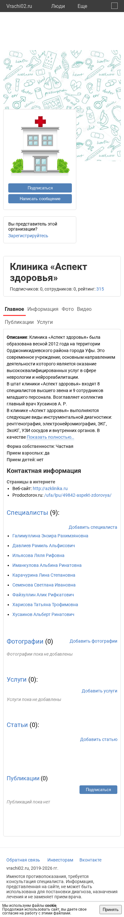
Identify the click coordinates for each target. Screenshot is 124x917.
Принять (111, 909)
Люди (58, 6)
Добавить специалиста (93, 527)
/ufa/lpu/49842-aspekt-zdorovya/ (78, 495)
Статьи (17, 725)
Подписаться (40, 188)
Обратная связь (23, 859)
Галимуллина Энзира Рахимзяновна (50, 535)
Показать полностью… (50, 437)
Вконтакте (90, 859)
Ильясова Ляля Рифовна (38, 555)
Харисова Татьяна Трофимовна (45, 604)
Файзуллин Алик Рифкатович (43, 594)
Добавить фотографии (93, 641)
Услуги (17, 679)
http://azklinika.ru (50, 488)
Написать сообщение (40, 198)
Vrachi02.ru (19, 6)
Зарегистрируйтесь (28, 235)
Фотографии (25, 641)
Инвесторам (60, 859)
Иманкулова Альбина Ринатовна (47, 565)
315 (100, 288)
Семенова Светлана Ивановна (44, 584)
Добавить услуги (99, 690)
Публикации (23, 778)
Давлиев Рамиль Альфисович (43, 545)
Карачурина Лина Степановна (43, 575)
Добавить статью (98, 739)
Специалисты (27, 512)
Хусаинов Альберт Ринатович (43, 614)
